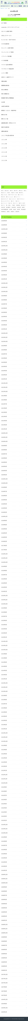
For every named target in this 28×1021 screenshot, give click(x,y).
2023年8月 (4, 299)
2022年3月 (4, 370)
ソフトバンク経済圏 (6, 56)
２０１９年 (4, 143)
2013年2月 (4, 724)
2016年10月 (4, 562)
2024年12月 (4, 245)
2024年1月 (4, 279)
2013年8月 (4, 699)
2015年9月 (4, 608)
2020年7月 (4, 454)
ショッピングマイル (6, 201)
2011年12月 (4, 774)
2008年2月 (4, 966)
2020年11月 (4, 437)
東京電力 (14, 207)
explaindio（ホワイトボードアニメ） (10, 27)
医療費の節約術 (5, 85)
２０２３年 (4, 160)
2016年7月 (4, 574)
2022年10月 (4, 341)
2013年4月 (4, 716)
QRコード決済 (15, 192)
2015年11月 (4, 599)
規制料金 (4, 211)
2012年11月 (4, 737)
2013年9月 (4, 695)
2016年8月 (4, 570)
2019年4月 (4, 504)
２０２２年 (4, 156)
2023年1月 (4, 329)
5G (2, 190)
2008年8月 (4, 941)
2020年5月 (4, 462)
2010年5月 (4, 853)
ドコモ (11, 203)
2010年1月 (4, 870)
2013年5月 (4, 712)
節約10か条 (4, 114)
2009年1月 (4, 920)
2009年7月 (4, 895)
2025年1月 (4, 241)
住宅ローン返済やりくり (7, 77)
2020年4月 (4, 466)
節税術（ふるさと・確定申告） (9, 110)
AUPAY (16, 190)
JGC (9, 192)
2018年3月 (4, 537)
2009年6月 (4, 899)
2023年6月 (4, 308)
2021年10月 (4, 391)
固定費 (18, 205)
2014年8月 (4, 658)
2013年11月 (4, 687)
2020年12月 (4, 433)
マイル (3, 205)
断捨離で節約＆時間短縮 (7, 98)
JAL (25, 190)
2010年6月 (4, 849)
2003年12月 (4, 1007)
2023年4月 (4, 316)
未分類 (3, 102)
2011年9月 (4, 787)
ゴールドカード (13, 199)
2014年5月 (4, 666)
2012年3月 (4, 762)
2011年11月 (4, 778)
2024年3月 (4, 270)
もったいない (4, 194)
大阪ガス (23, 205)
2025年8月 (4, 233)
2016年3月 (4, 587)
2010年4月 (4, 858)
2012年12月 (4, 733)
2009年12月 (4, 874)
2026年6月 (4, 220)
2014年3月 (4, 674)
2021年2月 (4, 424)
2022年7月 (4, 354)
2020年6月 (4, 458)
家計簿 (3, 207)
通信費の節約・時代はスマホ (8, 123)
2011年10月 (4, 783)
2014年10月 (4, 649)
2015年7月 (4, 616)
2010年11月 (4, 828)
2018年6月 (4, 524)
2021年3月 (4, 420)
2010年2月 (4, 866)
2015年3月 (4, 628)
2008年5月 (4, 953)
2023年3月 (4, 320)
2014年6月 (4, 662)
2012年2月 (4, 766)
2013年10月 (4, 691)
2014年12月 (4, 641)
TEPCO (21, 192)
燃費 (11, 209)
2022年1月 (4, 379)
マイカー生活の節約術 (7, 64)
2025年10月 (4, 229)
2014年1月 (4, 678)
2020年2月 (4, 474)
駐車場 (18, 211)
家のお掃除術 (4, 89)
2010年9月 (4, 837)
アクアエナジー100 (13, 194)
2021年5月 (4, 412)
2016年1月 (4, 591)
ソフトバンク (4, 203)
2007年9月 (4, 987)
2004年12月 (4, 999)
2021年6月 (4, 408)
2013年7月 (4, 703)
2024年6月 (4, 258)
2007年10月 (4, 982)
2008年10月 (4, 932)
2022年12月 (4, 333)
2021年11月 (4, 387)
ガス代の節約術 (5, 43)
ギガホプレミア (5, 199)
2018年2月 (4, 541)
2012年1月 (4, 770)
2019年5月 (4, 499)
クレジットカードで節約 (7, 52)
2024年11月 (4, 250)
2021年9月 (4, 395)
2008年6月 (4, 949)
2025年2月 (4, 237)
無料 (24, 207)
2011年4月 (4, 808)
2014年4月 (4, 670)
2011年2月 (4, 816)
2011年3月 (4, 812)
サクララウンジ (21, 199)
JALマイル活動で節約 (6, 31)
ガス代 (3, 196)
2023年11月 (4, 287)
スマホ (18, 201)
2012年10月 (4, 741)
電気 (9, 211)
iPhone (21, 190)
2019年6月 (4, 495)
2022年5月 (4, 362)
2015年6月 (4, 620)
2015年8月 (4, 612)
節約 (15, 209)
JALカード (4, 192)
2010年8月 (4, 841)
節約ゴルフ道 (4, 118)
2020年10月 (4, 441)
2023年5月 (4, 312)
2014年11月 (4, 645)
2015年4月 (4, 624)
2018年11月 (4, 516)
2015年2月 (4, 633)
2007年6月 (4, 991)
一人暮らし (9, 205)
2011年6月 (4, 799)
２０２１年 (4, 152)
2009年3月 (4, 912)
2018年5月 (4, 528)
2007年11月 (4, 978)
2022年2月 (4, 374)
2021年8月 (4, 399)
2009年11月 (4, 878)
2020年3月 (4, 470)
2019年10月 (4, 483)
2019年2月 (4, 512)
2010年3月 (4, 862)
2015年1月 (4, 637)
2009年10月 (4, 882)
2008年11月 (4, 928)
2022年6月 (4, 358)
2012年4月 (4, 758)
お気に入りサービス (6, 35)
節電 (19, 209)
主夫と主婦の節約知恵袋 (13, 1018)
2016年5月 (4, 583)
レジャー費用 (4, 73)
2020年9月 (4, 445)
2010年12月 (4, 824)
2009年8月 (4, 891)
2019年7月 (4, 491)
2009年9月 (4, 887)
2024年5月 (4, 262)
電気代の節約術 (5, 127)
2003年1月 (4, 1012)
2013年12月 (4, 683)
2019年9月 (4, 487)
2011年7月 (4, 795)
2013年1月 (4, 728)
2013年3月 (4, 720)
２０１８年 (4, 139)
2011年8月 (4, 791)
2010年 (6, 8)
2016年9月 (4, 566)
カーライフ (21, 194)
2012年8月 (4, 749)
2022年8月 (4, 349)
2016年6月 (4, 579)
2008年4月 (4, 957)
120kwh (7, 190)
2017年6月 (4, 545)
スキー (13, 201)
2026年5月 (4, 225)
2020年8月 (4, 449)
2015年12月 (4, 595)
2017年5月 (4, 549)
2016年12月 (4, 553)
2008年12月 (4, 924)
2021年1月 (4, 429)
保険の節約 (4, 81)
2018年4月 (4, 533)
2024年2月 (4, 274)
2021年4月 (4, 416)
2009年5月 (4, 903)
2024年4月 (4, 266)
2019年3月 (4, 508)
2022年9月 (4, 345)
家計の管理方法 (5, 93)
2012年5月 (4, 753)
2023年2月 (4, 324)
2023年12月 (4, 283)
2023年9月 (4, 295)
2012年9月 (4, 745)
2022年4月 (4, 366)
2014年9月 (4, 653)
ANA (12, 190)
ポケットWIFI (22, 203)
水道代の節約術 (5, 106)
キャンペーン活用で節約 (7, 48)
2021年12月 (4, 383)
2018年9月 (4, 520)
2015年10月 (4, 604)
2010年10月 (4, 833)
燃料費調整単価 (5, 209)
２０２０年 (4, 148)
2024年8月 (4, 254)
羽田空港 (23, 209)
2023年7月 (4, 304)
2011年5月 (4, 803)
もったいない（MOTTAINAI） (8, 39)
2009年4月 (4, 907)
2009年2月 (4, 916)
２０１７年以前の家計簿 (7, 135)
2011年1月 (4, 820)
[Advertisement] (9, 173)
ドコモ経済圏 (4, 60)
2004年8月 (4, 1003)
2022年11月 (4, 337)
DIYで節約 (4, 23)
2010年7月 (4, 845)
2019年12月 (4, 479)
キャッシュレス (10, 196)
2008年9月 (4, 937)
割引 (14, 205)
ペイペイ (16, 203)
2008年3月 (4, 962)
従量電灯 (8, 207)
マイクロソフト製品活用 (7, 68)
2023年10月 (4, 291)
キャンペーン (17, 196)
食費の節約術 (4, 131)
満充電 (19, 207)
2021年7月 (4, 404)
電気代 (13, 211)
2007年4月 (4, 995)
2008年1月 (4, 970)
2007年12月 (4, 974)
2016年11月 (4, 558)
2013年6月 (4, 708)
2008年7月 (4, 945)
